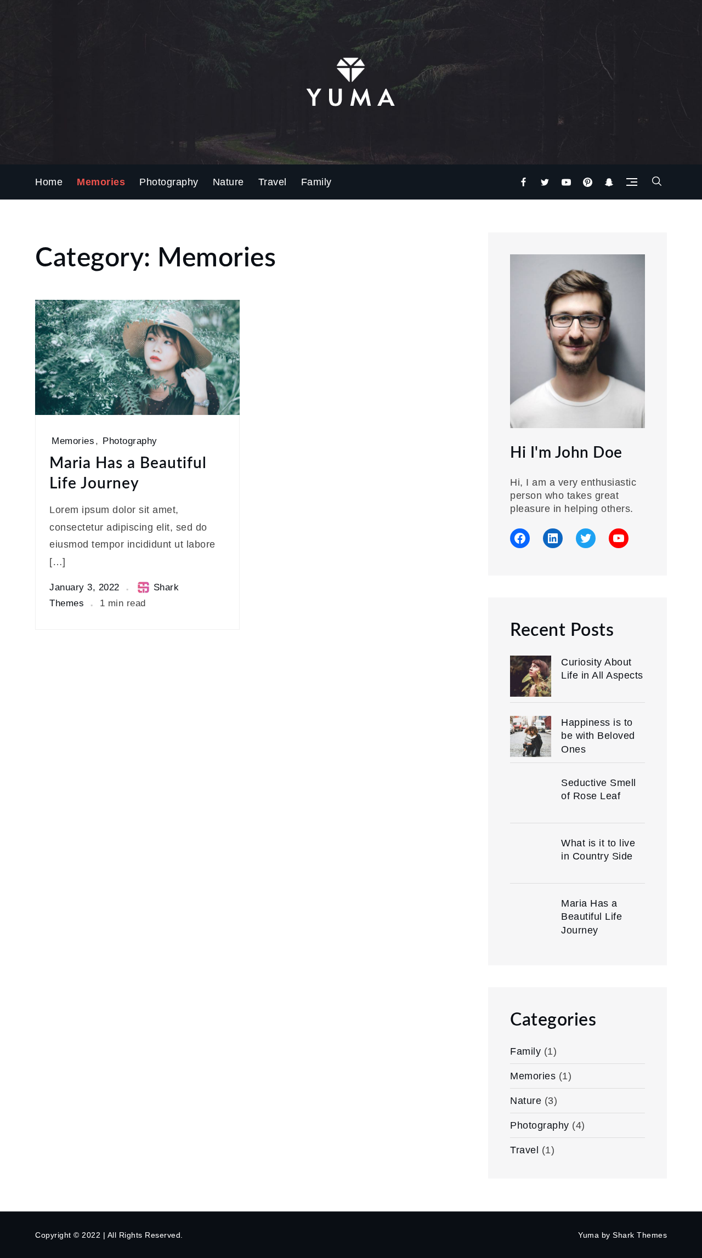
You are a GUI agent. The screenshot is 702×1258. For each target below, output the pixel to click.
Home (49, 182)
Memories (101, 182)
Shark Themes (640, 1235)
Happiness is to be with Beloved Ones (598, 736)
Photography (169, 182)
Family (316, 182)
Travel (272, 182)
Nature (228, 182)
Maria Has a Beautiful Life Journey (128, 473)
